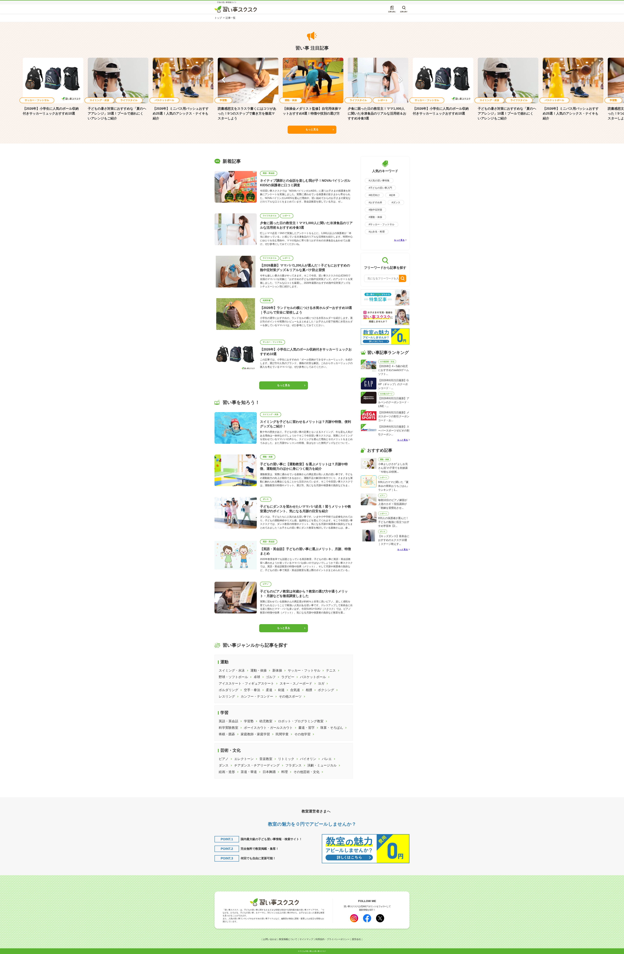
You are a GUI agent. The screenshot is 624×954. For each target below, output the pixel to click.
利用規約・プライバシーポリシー (332, 939)
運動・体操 (268, 457)
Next (400, 80)
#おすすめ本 (375, 202)
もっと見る (312, 129)
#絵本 (392, 195)
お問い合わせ (270, 939)
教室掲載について (288, 939)
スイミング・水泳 (270, 414)
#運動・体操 (375, 217)
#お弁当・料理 (377, 231)
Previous (223, 80)
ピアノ (266, 584)
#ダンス (396, 202)
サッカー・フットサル (272, 342)
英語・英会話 (268, 173)
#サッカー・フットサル (381, 224)
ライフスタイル (269, 215)
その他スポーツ (386, 394)
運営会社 (356, 939)
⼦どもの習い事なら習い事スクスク (313, 951)
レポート (287, 215)
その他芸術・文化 (387, 362)
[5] (369, 429)
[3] (369, 397)
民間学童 (267, 300)
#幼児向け (374, 195)
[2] (369, 383)
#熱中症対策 (375, 209)
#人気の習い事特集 (379, 180)
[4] (369, 415)
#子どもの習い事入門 (380, 187)
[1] (369, 365)
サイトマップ (306, 939)
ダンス (266, 499)
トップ (218, 17)
